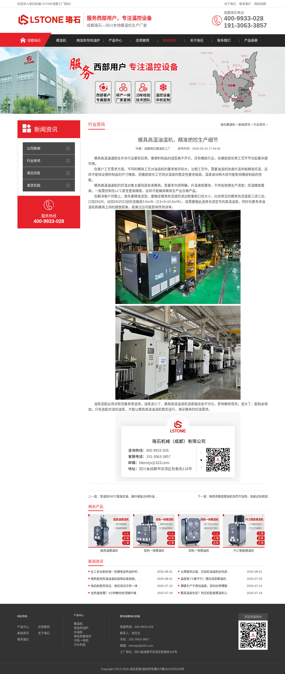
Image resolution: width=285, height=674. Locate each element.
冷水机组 (80, 644)
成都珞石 (34, 40)
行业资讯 (33, 161)
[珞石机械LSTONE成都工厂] (49, 25)
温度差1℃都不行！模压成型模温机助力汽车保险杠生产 (205, 578)
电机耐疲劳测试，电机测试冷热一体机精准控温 (116, 586)
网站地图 (260, 3)
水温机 (78, 632)
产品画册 (251, 40)
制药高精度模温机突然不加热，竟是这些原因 (238, 496)
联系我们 (245, 3)
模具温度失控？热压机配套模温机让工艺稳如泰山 (205, 593)
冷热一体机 (81, 640)
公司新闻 (33, 148)
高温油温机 (109, 185)
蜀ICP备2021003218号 (169, 669)
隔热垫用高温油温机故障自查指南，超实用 (116, 578)
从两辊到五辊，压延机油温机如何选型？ (205, 571)
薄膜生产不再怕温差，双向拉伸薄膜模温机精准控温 (205, 586)
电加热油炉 (81, 627)
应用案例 (142, 40)
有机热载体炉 (82, 636)
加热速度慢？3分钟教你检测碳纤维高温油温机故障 (116, 593)
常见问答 (33, 173)
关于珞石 (230, 3)
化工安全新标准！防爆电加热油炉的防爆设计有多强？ (116, 571)
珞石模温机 (228, 124)
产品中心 (115, 40)
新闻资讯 (169, 40)
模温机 (61, 40)
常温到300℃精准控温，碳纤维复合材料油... (128, 496)
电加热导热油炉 (88, 40)
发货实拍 (33, 185)
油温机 (112, 158)
